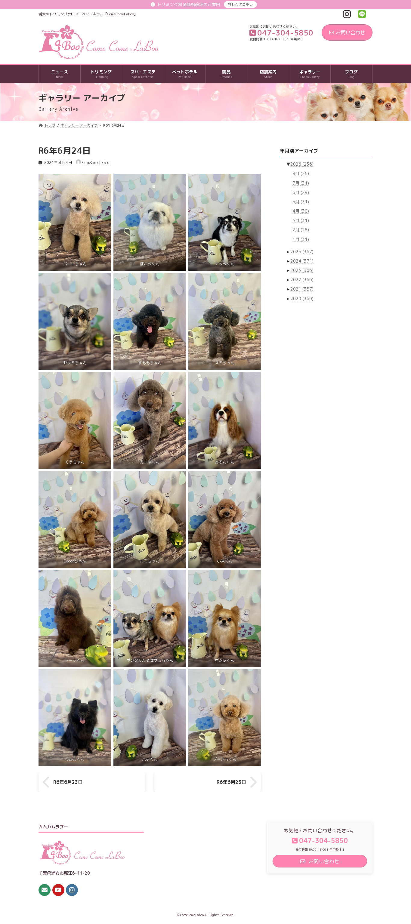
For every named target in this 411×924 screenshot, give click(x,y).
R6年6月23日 (68, 782)
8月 (300, 174)
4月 (300, 211)
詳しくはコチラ (240, 4)
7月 (300, 183)
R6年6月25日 (231, 782)
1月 (300, 239)
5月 (300, 202)
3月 (300, 220)
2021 (302, 289)
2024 (302, 261)
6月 (300, 192)
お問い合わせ (350, 32)
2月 (300, 230)
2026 (302, 164)
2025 (302, 251)
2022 (302, 279)
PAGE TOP (396, 890)
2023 (302, 270)
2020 (302, 298)
